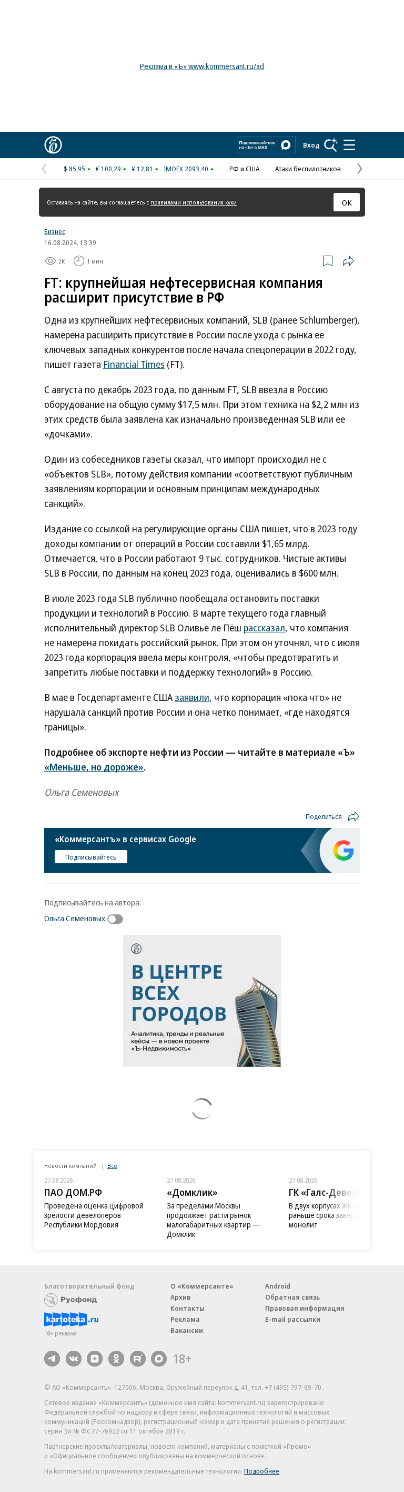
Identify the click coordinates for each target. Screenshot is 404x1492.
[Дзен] (95, 1359)
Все (112, 1165)
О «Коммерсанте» (202, 1286)
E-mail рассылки (292, 1319)
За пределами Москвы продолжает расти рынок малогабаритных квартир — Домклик (213, 1220)
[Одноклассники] (116, 1359)
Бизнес (54, 231)
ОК (347, 202)
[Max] (159, 1359)
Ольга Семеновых (74, 918)
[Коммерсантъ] (53, 145)
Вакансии (186, 1330)
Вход (311, 145)
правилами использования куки (193, 202)
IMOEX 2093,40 (186, 168)
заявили (192, 697)
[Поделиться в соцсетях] (348, 261)
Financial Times (134, 364)
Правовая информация (305, 1308)
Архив (180, 1297)
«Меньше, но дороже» (94, 766)
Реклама (185, 1319)
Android (277, 1286)
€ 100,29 (108, 168)
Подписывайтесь (91, 857)
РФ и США (244, 168)
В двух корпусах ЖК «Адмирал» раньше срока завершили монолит (339, 1215)
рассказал (264, 627)
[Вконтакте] (74, 1359)
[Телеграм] (52, 1359)
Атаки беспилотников (308, 168)
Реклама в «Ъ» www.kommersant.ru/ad (202, 66)
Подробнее (261, 1471)
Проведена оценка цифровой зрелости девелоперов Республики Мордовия (94, 1215)
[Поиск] (331, 145)
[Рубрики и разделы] (349, 145)
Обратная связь (292, 1297)
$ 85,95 (74, 168)
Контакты (187, 1308)
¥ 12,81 (142, 168)
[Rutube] (138, 1359)
